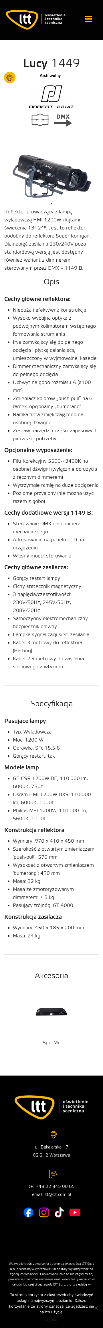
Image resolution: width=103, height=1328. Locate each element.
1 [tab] (51, 203)
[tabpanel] (51, 175)
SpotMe (52, 1042)
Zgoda (51, 1319)
